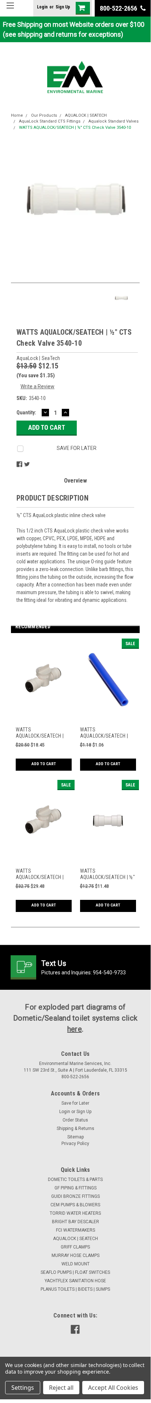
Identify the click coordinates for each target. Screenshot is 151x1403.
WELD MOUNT (75, 1263)
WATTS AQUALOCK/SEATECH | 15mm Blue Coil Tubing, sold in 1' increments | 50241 (105, 733)
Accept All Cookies (113, 1388)
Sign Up (63, 7)
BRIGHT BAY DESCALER (75, 1221)
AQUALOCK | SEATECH (86, 115)
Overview (75, 480)
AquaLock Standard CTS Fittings (49, 121)
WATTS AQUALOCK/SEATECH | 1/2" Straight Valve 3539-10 (42, 733)
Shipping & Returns (75, 1128)
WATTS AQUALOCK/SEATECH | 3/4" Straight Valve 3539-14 (42, 874)
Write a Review (37, 386)
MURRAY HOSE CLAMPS (75, 1255)
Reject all (61, 1388)
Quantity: (26, 412)
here (74, 1029)
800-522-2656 (119, 8)
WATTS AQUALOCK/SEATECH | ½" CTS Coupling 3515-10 (107, 874)
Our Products (44, 115)
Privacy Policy (75, 1143)
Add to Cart (43, 764)
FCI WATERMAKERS (75, 1230)
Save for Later (75, 1103)
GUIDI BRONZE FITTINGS (75, 1196)
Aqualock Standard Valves (113, 121)
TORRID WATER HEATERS (75, 1213)
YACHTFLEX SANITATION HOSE (75, 1280)
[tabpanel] (43, 709)
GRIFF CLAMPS (75, 1247)
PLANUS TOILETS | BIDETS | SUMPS (75, 1289)
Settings (22, 1388)
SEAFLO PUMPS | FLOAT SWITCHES (75, 1272)
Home (17, 115)
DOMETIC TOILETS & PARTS (75, 1179)
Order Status (75, 1120)
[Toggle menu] (10, 10)
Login (42, 7)
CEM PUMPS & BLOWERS (75, 1204)
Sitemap (75, 1137)
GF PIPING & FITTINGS (75, 1188)
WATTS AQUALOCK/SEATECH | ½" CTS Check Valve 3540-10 (75, 127)
